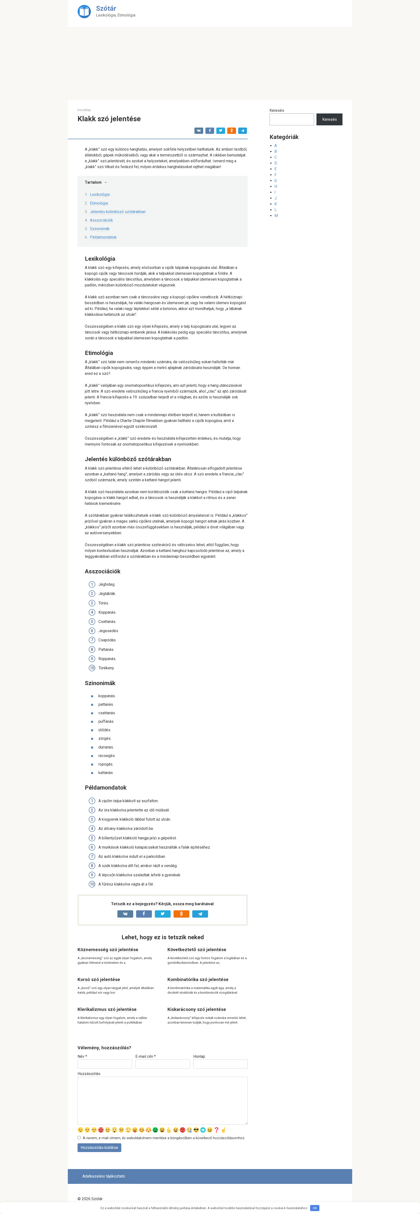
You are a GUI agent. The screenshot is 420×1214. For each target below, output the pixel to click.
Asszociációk (101, 220)
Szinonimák (100, 228)
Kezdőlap (84, 110)
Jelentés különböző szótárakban (118, 211)
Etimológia (99, 203)
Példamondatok (103, 237)
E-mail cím (145, 1056)
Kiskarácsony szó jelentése (196, 1009)
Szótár (106, 8)
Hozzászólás (89, 1073)
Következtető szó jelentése (196, 949)
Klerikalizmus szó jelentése (107, 1009)
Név (82, 1056)
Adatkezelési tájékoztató (103, 1176)
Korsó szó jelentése (99, 979)
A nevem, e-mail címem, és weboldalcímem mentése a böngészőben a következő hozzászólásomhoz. (164, 1138)
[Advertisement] (210, 64)
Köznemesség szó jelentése (108, 949)
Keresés (277, 110)
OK (315, 1208)
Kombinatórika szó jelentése (197, 979)
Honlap (199, 1056)
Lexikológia (100, 194)
